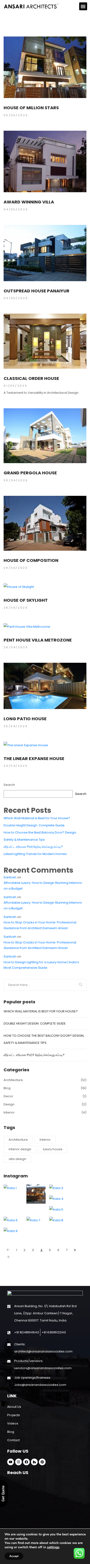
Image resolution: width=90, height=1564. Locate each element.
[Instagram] (18, 1462)
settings (53, 1547)
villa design (17, 1159)
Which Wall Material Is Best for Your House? (37, 818)
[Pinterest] (42, 1462)
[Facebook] (26, 1462)
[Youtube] (10, 1462)
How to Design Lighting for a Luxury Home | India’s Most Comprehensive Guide (41, 965)
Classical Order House (31, 378)
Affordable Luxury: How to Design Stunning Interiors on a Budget (43, 885)
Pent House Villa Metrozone (38, 640)
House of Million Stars (31, 107)
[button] (83, 6)
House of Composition (31, 560)
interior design (20, 1149)
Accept (13, 1556)
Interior (9, 1112)
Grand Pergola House (30, 473)
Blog (7, 1088)
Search (9, 784)
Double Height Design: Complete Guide (34, 825)
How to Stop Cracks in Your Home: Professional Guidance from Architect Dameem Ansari (40, 925)
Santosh (10, 877)
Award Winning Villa (29, 202)
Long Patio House (25, 718)
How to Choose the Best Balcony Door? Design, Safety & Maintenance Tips (40, 836)
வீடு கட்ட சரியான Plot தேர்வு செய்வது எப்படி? (33, 846)
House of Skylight (26, 600)
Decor (8, 1096)
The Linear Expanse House (34, 758)
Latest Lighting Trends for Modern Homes (35, 854)
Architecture (13, 1080)
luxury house (52, 1149)
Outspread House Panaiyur (36, 291)
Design (9, 1104)
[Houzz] (34, 1462)
